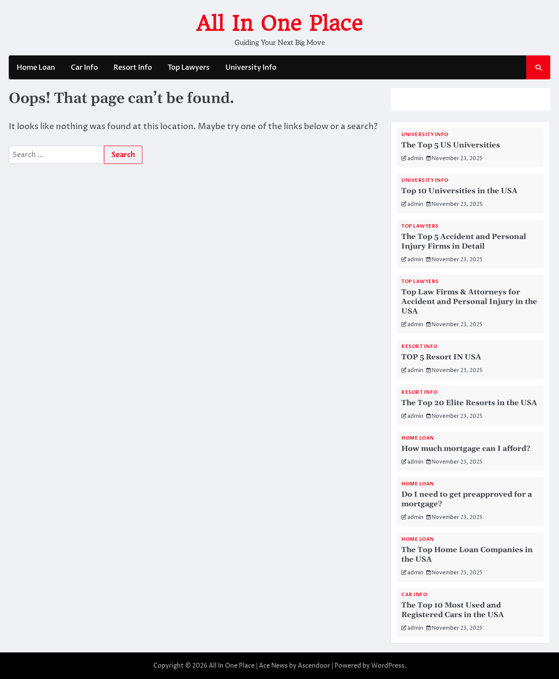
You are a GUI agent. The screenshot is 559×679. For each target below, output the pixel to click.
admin (415, 158)
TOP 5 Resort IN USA (441, 357)
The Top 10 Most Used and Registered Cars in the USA (452, 610)
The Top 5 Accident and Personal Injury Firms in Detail (463, 241)
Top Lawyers (189, 67)
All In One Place (280, 23)
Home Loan (36, 67)
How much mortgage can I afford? (465, 449)
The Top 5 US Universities (450, 145)
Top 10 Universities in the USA (459, 191)
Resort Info (133, 67)
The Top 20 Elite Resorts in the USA (469, 403)
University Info (250, 67)
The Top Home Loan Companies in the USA (467, 554)
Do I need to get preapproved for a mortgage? (466, 499)
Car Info (84, 67)
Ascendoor (314, 666)
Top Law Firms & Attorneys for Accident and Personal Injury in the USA (469, 301)
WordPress (387, 666)
